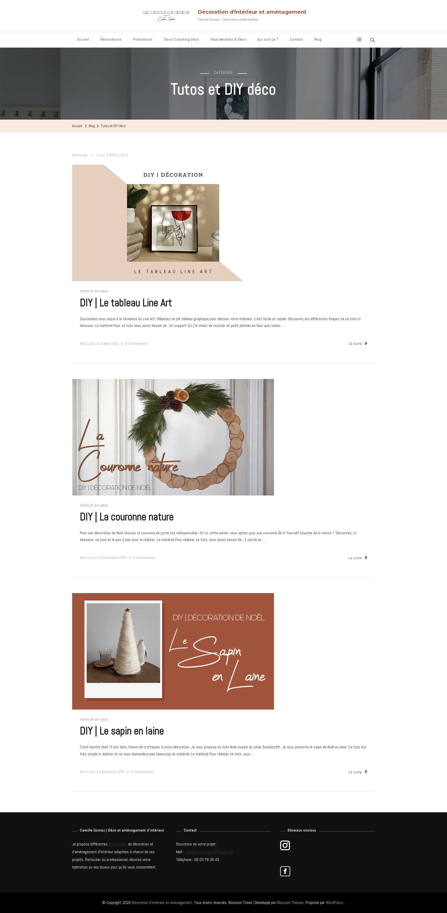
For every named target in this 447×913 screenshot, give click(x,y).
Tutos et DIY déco (94, 291)
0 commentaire (136, 344)
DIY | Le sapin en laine (122, 730)
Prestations (143, 39)
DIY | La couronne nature (127, 516)
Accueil (83, 39)
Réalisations (111, 39)
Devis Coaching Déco (181, 39)
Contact (296, 39)
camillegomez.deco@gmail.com (209, 851)
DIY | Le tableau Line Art (126, 302)
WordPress (334, 902)
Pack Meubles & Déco (228, 39)
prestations (118, 844)
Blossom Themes (290, 902)
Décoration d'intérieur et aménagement (252, 12)
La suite (355, 343)
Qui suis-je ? (268, 39)
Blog (318, 39)
